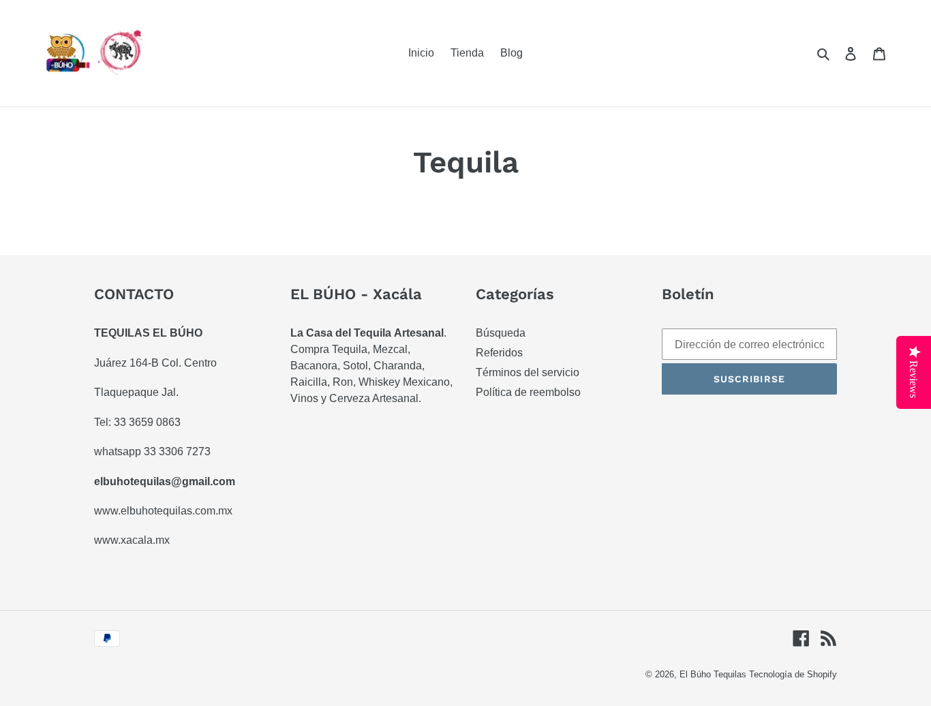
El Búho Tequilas (714, 674)
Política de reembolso (528, 392)
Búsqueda (500, 333)
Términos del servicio (527, 372)
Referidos (499, 352)
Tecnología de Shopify (793, 674)
